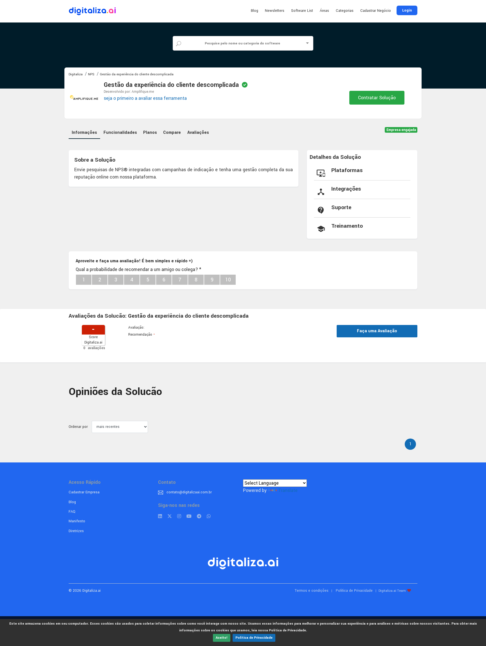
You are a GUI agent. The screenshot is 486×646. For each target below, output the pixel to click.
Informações (84, 132)
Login (407, 10)
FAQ (72, 511)
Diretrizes (76, 531)
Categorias (345, 10)
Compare (172, 132)
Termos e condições (311, 590)
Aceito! (222, 637)
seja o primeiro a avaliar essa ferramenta (145, 98)
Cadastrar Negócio (375, 10)
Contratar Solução (377, 97)
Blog (254, 10)
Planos (150, 132)
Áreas (324, 10)
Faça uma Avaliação (377, 331)
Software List (302, 10)
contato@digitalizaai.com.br (189, 492)
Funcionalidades (120, 132)
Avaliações (198, 132)
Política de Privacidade (254, 637)
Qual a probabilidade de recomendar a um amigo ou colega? (138, 269)
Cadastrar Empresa (84, 492)
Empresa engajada (401, 130)
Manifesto (77, 521)
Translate (288, 490)
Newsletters (274, 10)
